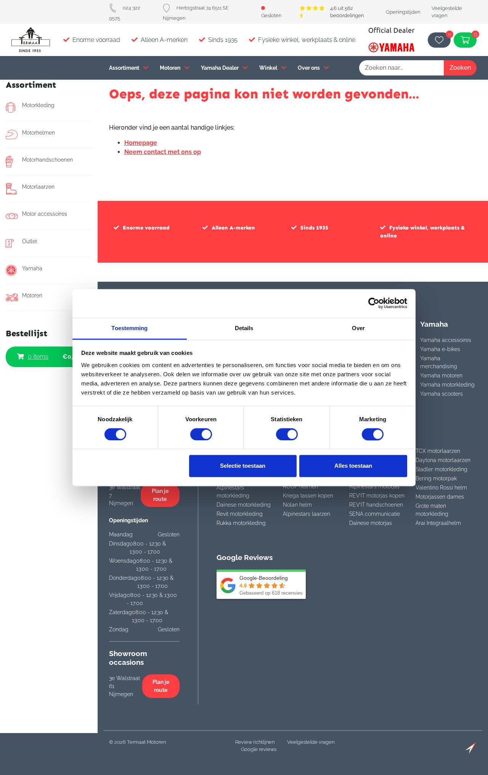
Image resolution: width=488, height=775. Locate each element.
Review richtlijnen (254, 742)
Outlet (29, 241)
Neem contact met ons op (162, 152)
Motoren (170, 67)
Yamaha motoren (441, 375)
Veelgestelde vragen (310, 742)
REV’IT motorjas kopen (377, 496)
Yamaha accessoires (445, 340)
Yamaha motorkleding (447, 385)
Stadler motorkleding (441, 469)
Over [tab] (358, 328)
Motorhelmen (38, 133)
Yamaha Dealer (220, 67)
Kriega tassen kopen (308, 496)
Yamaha (32, 268)
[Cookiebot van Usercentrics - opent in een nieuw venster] (373, 303)
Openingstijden (403, 12)
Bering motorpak (436, 478)
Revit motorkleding (240, 514)
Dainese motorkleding (244, 505)
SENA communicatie (374, 514)
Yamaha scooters (441, 394)
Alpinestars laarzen (306, 514)
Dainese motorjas (370, 523)
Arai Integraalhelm (438, 523)
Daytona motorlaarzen (443, 460)
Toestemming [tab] (129, 328)
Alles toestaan (353, 466)
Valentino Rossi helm (441, 488)
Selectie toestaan (242, 466)
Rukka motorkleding (241, 523)
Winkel (268, 67)
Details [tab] (244, 328)
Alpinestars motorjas (374, 486)
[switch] (201, 434)
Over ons (309, 67)
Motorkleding (38, 105)
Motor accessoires (44, 214)
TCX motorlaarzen (438, 451)
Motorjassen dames (440, 497)
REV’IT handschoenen (376, 505)
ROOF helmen (300, 486)
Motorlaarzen (38, 187)
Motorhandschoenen (47, 160)
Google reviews (258, 749)
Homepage (140, 142)
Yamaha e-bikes (440, 349)
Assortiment (124, 67)
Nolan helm (297, 505)
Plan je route (160, 495)
